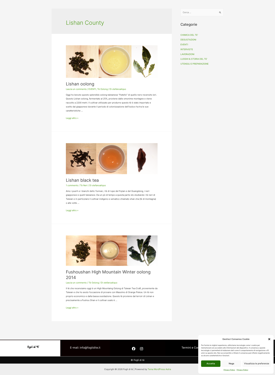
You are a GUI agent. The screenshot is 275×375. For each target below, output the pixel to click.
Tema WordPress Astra (159, 369)
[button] (269, 339)
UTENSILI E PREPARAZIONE (194, 63)
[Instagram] (141, 348)
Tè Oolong (102, 89)
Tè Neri (84, 185)
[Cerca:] (201, 12)
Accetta (211, 363)
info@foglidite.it (90, 347)
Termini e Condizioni (194, 347)
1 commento (72, 185)
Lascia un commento (76, 89)
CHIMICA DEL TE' (189, 35)
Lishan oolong (80, 83)
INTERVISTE (186, 49)
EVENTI (92, 89)
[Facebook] (133, 348)
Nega (231, 363)
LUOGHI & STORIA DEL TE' (193, 59)
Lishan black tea (82, 180)
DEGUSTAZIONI (188, 39)
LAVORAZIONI (187, 54)
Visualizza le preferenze (256, 363)
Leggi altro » (72, 118)
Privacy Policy (229, 370)
